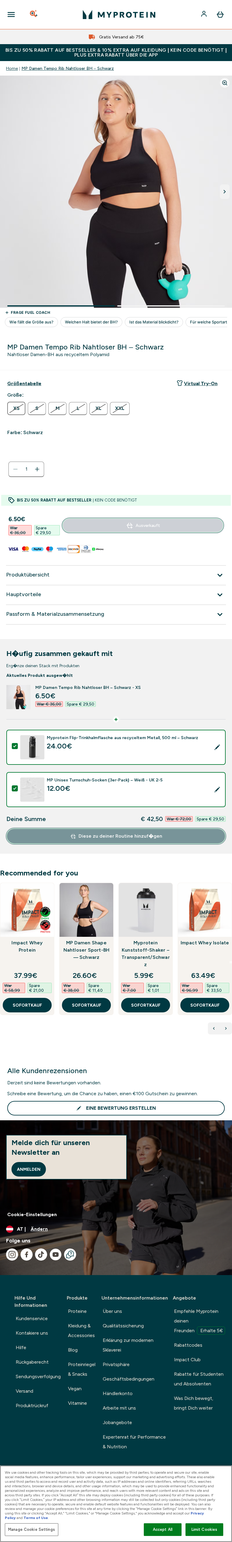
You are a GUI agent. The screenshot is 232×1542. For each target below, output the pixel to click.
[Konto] (204, 14)
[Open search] (34, 14)
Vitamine (77, 1403)
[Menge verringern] (15, 469)
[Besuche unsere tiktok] (41, 1254)
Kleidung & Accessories (81, 1330)
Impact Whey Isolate (205, 942)
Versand (24, 1391)
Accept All (162, 1529)
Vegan (75, 1388)
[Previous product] (214, 1028)
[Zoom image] (225, 83)
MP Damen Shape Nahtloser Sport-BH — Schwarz (86, 950)
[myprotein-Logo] (119, 14)
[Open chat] (70, 1254)
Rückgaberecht (32, 1362)
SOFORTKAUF (27, 1005)
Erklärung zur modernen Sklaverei (128, 1345)
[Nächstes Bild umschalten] (225, 191)
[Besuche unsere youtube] (56, 1254)
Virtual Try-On (201, 383)
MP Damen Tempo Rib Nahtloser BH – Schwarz (67, 68)
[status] (26, 469)
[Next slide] (231, 962)
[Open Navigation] (11, 14)
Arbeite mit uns (119, 1408)
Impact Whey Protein (27, 946)
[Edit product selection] (217, 747)
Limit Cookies (205, 1529)
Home (12, 68)
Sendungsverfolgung (38, 1376)
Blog (73, 1349)
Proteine (77, 1311)
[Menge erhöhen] (37, 469)
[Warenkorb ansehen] (220, 14)
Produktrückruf (32, 1405)
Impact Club (187, 1359)
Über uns (112, 1311)
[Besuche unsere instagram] (12, 1254)
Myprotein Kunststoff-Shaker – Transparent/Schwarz (145, 953)
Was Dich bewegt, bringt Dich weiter (193, 1403)
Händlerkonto (118, 1393)
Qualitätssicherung (123, 1325)
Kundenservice (32, 1318)
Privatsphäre (116, 1364)
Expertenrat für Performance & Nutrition (134, 1441)
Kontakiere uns (32, 1333)
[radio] (16, 408)
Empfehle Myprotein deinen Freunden (198, 1321)
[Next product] (226, 1028)
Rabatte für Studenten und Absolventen (199, 1379)
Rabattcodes (188, 1345)
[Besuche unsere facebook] (27, 1254)
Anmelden (28, 1169)
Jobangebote (117, 1422)
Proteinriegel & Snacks (81, 1369)
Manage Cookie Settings (31, 1529)
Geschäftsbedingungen (128, 1378)
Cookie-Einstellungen (32, 1214)
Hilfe (21, 1347)
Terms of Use (36, 1518)
